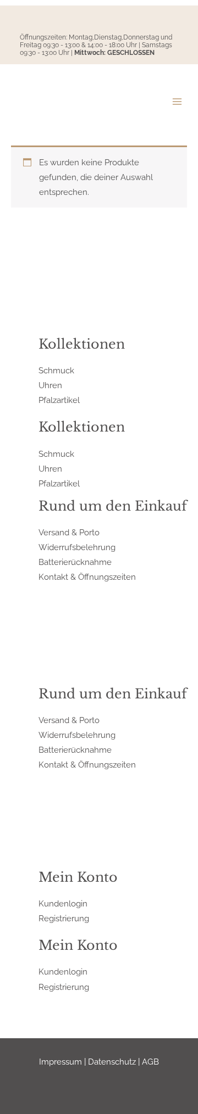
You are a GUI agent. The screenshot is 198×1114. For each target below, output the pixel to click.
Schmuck (56, 370)
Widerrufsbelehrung (77, 547)
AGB (150, 1061)
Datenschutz (112, 1061)
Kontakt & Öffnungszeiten (87, 576)
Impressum (60, 1061)
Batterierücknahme (75, 562)
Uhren (50, 385)
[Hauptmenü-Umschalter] (177, 102)
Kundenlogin (62, 903)
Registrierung (63, 918)
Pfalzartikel (59, 400)
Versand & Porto (69, 532)
